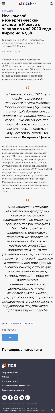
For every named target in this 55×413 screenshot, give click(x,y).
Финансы (29, 323)
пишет (43, 188)
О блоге (5, 377)
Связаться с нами (9, 381)
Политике (42, 411)
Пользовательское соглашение (16, 386)
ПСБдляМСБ (7, 11)
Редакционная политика (13, 390)
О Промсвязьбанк (10, 372)
